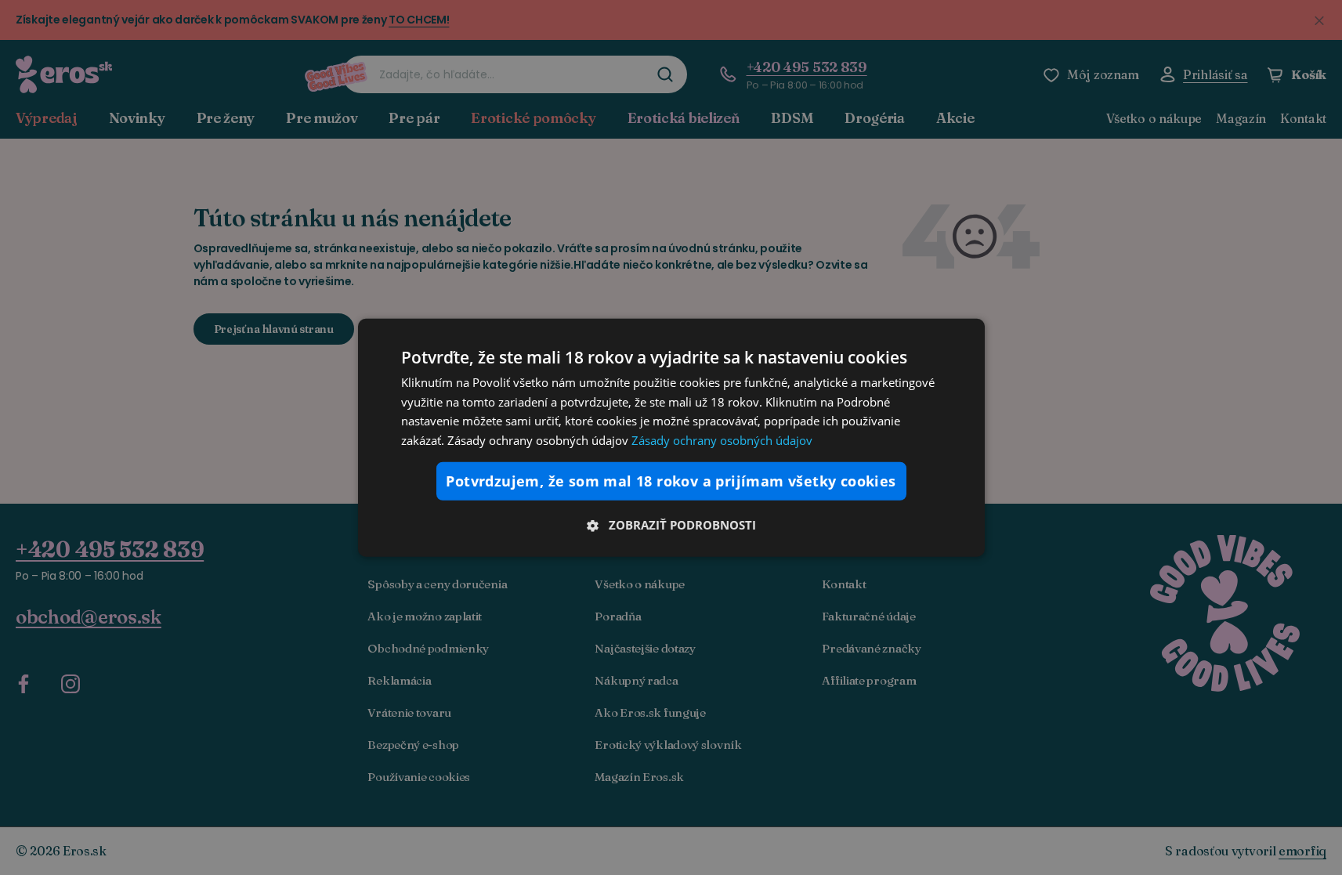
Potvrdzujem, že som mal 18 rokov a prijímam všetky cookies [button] (670, 481)
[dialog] (671, 437)
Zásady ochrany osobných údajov (721, 440)
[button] (671, 524)
